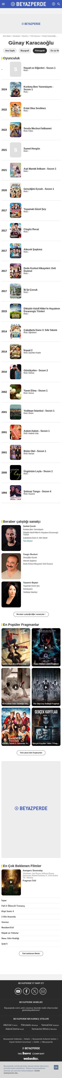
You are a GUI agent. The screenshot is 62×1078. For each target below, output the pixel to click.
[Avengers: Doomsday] (11, 882)
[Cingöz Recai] (15, 230)
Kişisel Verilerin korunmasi (20, 1042)
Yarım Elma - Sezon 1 (36, 390)
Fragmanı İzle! (29, 880)
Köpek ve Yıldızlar (10, 933)
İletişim (27, 1039)
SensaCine (46, 1025)
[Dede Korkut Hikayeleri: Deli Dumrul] (15, 270)
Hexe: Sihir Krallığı (10, 938)
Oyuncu (25, 36)
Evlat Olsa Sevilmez (35, 108)
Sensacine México (41, 1029)
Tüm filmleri (28, 541)
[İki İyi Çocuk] (15, 291)
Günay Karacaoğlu (49, 36)
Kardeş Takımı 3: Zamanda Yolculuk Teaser (16, 743)
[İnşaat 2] (15, 351)
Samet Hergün (32, 148)
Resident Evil (8, 927)
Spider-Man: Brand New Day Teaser (16, 664)
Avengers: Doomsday (33, 870)
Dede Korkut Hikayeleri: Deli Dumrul (38, 564)
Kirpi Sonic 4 (8, 911)
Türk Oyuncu (35, 36)
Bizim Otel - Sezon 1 (35, 451)
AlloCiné (7, 1025)
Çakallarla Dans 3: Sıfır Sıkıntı (40, 330)
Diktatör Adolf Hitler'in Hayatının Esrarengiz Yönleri (42, 310)
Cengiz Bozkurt (30, 554)
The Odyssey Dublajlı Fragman (46, 704)
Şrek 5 (4, 944)
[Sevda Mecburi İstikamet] (15, 129)
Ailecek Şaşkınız (33, 249)
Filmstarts (26, 1025)
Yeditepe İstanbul (30, 592)
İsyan (4, 900)
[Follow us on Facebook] (27, 991)
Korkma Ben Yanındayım (33, 529)
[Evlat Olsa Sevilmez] (15, 109)
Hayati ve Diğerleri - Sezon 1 (40, 68)
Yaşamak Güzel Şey (35, 209)
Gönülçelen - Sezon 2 (36, 370)
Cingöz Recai (31, 229)
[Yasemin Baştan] (11, 594)
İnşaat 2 (28, 350)
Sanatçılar (16, 36)
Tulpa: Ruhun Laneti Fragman (46, 664)
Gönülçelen (28, 589)
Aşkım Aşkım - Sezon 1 (37, 431)
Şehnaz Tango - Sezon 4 (37, 491)
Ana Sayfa (7, 36)
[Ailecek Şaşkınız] (15, 250)
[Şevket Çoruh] (11, 538)
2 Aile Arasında (9, 917)
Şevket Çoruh (29, 526)
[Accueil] (28, 4)
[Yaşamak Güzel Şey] (15, 210)
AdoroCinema (12, 1029)
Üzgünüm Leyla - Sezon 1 (38, 471)
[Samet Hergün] (15, 149)
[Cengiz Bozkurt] (11, 566)
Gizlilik (36, 1042)
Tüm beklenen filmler (31, 953)
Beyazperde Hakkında (12, 1039)
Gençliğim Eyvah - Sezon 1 (39, 189)
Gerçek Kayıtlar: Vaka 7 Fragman (46, 743)
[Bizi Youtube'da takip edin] (18, 991)
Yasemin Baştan (30, 583)
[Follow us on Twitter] (35, 991)
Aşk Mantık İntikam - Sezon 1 (40, 169)
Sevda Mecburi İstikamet (37, 128)
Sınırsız (5, 922)
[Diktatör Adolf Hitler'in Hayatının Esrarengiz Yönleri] (15, 311)
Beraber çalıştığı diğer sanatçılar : (31, 614)
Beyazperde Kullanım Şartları (44, 1039)
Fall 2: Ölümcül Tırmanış (13, 906)
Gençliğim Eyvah (30, 558)
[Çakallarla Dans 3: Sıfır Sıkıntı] (15, 331)
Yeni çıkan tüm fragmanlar (31, 753)
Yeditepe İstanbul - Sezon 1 (39, 410)
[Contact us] (43, 991)
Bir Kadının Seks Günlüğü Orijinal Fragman (16, 704)
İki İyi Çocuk (30, 290)
